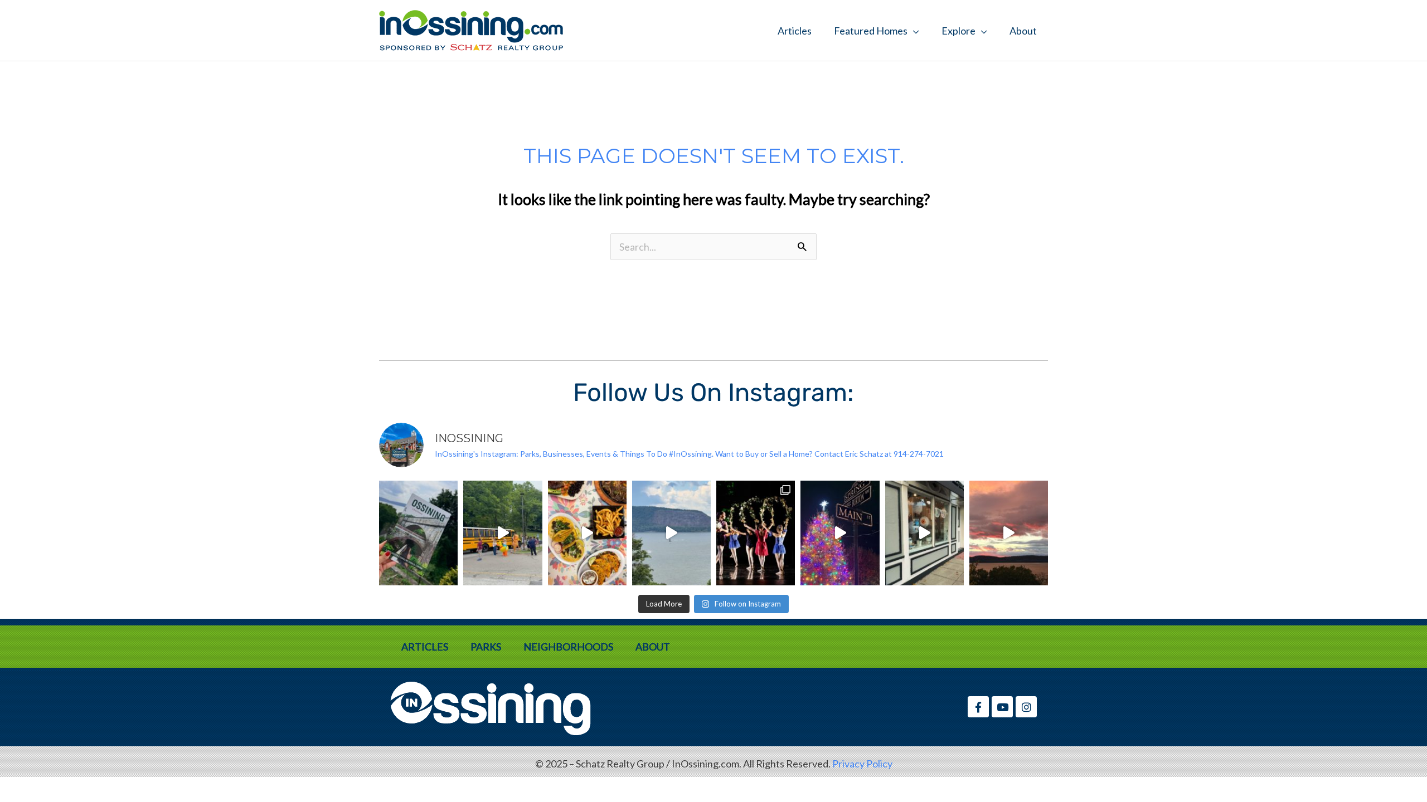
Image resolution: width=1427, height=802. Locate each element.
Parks (485, 646)
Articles (795, 31)
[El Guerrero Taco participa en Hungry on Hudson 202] (587, 533)
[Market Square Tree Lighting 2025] (839, 533)
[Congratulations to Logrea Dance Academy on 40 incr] (755, 533)
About (1023, 31)
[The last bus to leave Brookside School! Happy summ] (502, 533)
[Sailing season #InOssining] (671, 533)
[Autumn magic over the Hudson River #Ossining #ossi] (1008, 533)
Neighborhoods (568, 646)
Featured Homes (870, 31)
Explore (958, 31)
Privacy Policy (862, 763)
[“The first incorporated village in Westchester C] (418, 533)
